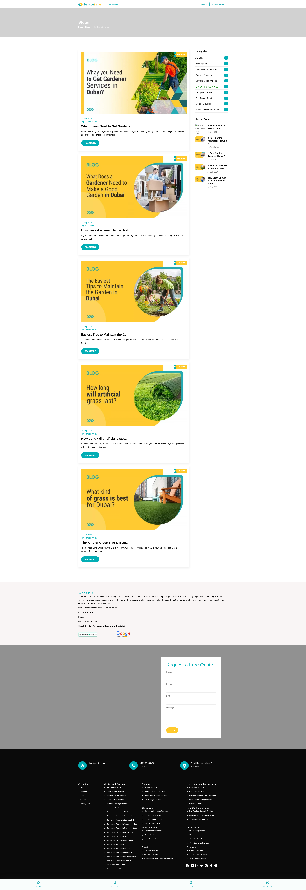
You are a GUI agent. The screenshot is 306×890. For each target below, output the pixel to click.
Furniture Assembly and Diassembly (202, 795)
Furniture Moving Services (116, 795)
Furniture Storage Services (154, 791)
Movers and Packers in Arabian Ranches (121, 824)
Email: (169, 696)
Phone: (169, 684)
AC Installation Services (198, 839)
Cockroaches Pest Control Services (202, 815)
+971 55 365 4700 (219, 4)
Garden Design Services (153, 815)
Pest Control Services (211, 98)
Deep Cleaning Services (198, 854)
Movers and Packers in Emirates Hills (120, 820)
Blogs (87, 27)
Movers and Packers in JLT (116, 844)
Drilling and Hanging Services (200, 800)
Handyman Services (211, 92)
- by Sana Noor (87, 226)
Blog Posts (84, 791)
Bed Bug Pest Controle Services (201, 811)
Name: (169, 672)
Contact (83, 800)
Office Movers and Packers (116, 869)
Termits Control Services (198, 819)
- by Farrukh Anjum (89, 122)
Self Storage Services (152, 800)
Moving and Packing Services (211, 109)
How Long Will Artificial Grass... (104, 438)
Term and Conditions (88, 808)
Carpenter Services (196, 791)
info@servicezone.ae (98, 763)
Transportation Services (211, 69)
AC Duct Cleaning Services (199, 835)
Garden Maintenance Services (156, 811)
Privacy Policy (85, 804)
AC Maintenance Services (199, 843)
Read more (90, 143)
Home (80, 27)
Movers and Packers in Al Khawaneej (120, 808)
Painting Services (211, 64)
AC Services (211, 58)
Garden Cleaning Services (154, 819)
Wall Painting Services (152, 854)
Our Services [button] (113, 5)
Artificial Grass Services (153, 823)
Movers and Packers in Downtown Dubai (121, 828)
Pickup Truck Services (152, 835)
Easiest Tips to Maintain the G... (104, 334)
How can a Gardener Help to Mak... (106, 230)
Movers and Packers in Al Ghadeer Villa (121, 857)
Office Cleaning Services (198, 858)
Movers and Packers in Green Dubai (120, 861)
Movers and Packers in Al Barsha (118, 848)
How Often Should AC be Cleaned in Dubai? (216, 181)
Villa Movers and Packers (116, 865)
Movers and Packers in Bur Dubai (119, 852)
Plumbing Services (196, 804)
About (82, 795)
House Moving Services (115, 791)
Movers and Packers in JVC (116, 836)
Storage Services (211, 104)
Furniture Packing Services (116, 804)
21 (226, 109)
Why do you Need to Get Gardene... (107, 126)
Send (172, 730)
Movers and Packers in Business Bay (120, 832)
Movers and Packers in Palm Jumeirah (121, 840)
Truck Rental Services (152, 839)
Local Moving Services (114, 787)
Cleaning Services (211, 75)
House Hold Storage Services (155, 795)
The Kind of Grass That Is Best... (104, 542)
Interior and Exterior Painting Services (158, 858)
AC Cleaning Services (197, 831)
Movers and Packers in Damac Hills (119, 816)
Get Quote (204, 4)
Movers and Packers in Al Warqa (118, 812)
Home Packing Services (115, 800)
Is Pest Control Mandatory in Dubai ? (217, 141)
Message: (170, 708)
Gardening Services (211, 86)
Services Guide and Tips (211, 81)
